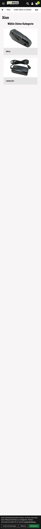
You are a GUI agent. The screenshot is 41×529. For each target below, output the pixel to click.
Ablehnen (23, 526)
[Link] (3, 3)
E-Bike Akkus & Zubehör (23, 10)
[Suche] (27, 3)
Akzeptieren (34, 526)
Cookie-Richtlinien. (30, 522)
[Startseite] (2, 10)
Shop (8, 10)
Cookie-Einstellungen (9, 526)
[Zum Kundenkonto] (32, 3)
